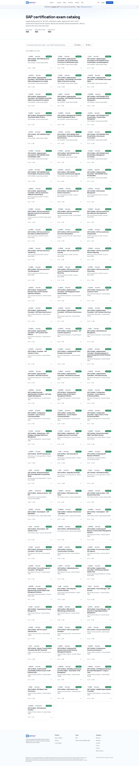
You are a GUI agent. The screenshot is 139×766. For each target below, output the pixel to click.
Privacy (98, 748)
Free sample (58, 743)
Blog (64, 2)
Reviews (70, 2)
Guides (59, 2)
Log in (102, 2)
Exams (51, 2)
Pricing (77, 2)
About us (98, 738)
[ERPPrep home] (31, 2)
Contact (98, 743)
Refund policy (99, 750)
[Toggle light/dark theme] (98, 2)
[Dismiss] (137, 7)
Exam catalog (58, 738)
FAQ (82, 2)
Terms (97, 745)
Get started (109, 2)
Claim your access (86, 7)
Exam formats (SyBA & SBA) (82, 740)
